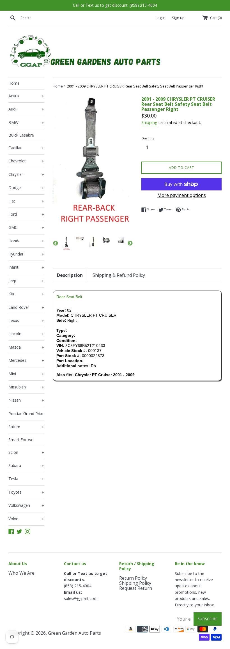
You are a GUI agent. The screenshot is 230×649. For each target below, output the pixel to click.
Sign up (178, 17)
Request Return (135, 588)
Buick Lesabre (21, 135)
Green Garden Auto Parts (74, 633)
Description (70, 275)
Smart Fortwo (21, 439)
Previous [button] (55, 243)
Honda (26, 241)
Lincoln (26, 334)
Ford (26, 214)
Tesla (26, 479)
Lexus (26, 321)
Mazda (26, 347)
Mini (26, 374)
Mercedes (26, 361)
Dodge (26, 188)
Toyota (26, 492)
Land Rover (26, 308)
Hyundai (26, 254)
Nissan (26, 400)
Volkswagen (26, 506)
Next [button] (130, 243)
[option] (66, 243)
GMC (26, 228)
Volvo (26, 519)
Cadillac (26, 148)
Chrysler (26, 175)
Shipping (149, 122)
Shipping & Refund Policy (119, 275)
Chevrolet (26, 161)
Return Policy (133, 578)
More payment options (181, 195)
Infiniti (26, 267)
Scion (26, 453)
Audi (26, 109)
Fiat (26, 201)
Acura (26, 96)
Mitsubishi (26, 387)
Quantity (147, 138)
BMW (26, 123)
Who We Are (21, 573)
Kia (26, 294)
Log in (160, 17)
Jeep (26, 281)
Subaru (26, 466)
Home (14, 83)
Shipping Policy (135, 583)
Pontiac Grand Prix (26, 414)
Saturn (26, 427)
